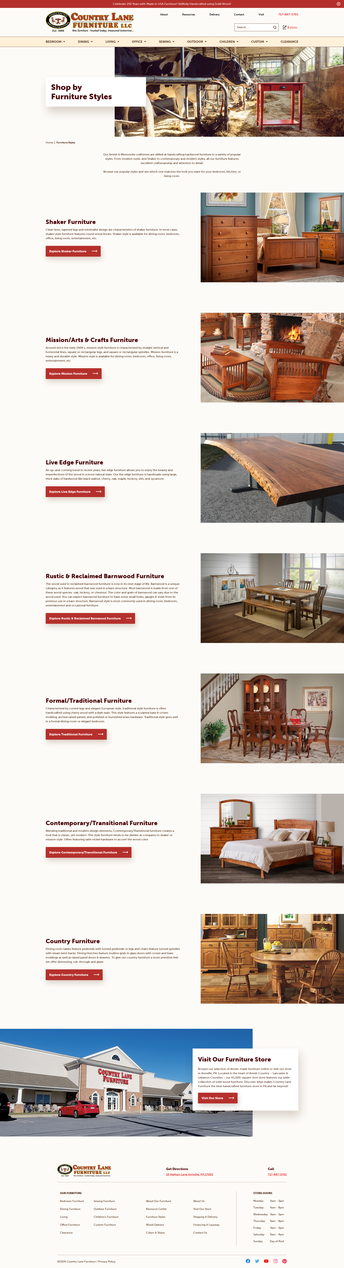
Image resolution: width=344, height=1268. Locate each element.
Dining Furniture (70, 1209)
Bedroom (53, 41)
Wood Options (155, 1224)
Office (137, 41)
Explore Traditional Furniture (70, 734)
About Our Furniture (158, 1201)
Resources (188, 14)
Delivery (214, 14)
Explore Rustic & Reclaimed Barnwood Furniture (85, 618)
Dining (83, 41)
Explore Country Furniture (68, 975)
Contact (239, 14)
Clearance (289, 41)
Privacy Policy (107, 1261)
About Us (199, 1201)
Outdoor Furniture (105, 1209)
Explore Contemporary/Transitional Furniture (83, 852)
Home (49, 142)
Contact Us (200, 1232)
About (164, 14)
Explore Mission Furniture (68, 373)
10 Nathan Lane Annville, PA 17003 (189, 1174)
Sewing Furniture (104, 1201)
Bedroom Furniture (72, 1201)
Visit (261, 14)
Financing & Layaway (206, 1224)
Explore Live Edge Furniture (69, 491)
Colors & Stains (155, 1232)
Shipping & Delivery (205, 1216)
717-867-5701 (288, 14)
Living (111, 41)
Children (227, 41)
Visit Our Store (212, 1098)
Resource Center (156, 1209)
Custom (257, 41)
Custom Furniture (105, 1224)
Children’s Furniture (106, 1216)
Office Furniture (70, 1224)
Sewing (165, 41)
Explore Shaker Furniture (67, 251)
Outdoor (195, 41)
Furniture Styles (155, 1216)
